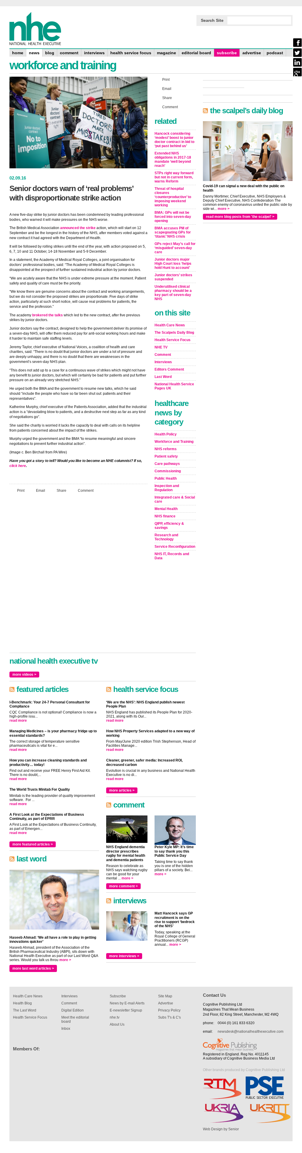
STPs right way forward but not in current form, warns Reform (174, 177)
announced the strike (78, 228)
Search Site (212, 20)
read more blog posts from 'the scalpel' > (240, 217)
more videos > (24, 674)
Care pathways (167, 464)
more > (65, 960)
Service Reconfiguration (175, 547)
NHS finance (165, 516)
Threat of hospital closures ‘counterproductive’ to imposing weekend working (173, 197)
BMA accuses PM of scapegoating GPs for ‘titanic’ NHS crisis (173, 232)
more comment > (123, 886)
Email (40, 490)
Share (61, 490)
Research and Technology (166, 537)
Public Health (166, 478)
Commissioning (168, 471)
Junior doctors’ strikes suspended (173, 277)
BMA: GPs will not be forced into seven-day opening (173, 216)
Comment (85, 490)
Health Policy (166, 434)
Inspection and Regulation (167, 488)
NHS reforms (166, 449)
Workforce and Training (174, 442)
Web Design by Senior (221, 1129)
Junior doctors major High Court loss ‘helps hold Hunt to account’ (173, 263)
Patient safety (166, 456)
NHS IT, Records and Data (172, 556)
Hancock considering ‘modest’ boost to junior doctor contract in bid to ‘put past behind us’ (174, 139)
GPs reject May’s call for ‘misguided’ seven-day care (175, 248)
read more (18, 720)
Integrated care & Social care (175, 499)
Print (20, 490)
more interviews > (124, 956)
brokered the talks (47, 315)
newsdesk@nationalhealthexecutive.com (250, 1031)
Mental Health (166, 509)
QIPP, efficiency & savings (169, 526)
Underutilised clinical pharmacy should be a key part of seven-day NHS (173, 292)
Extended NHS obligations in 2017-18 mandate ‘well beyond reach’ (173, 159)
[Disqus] (78, 575)
